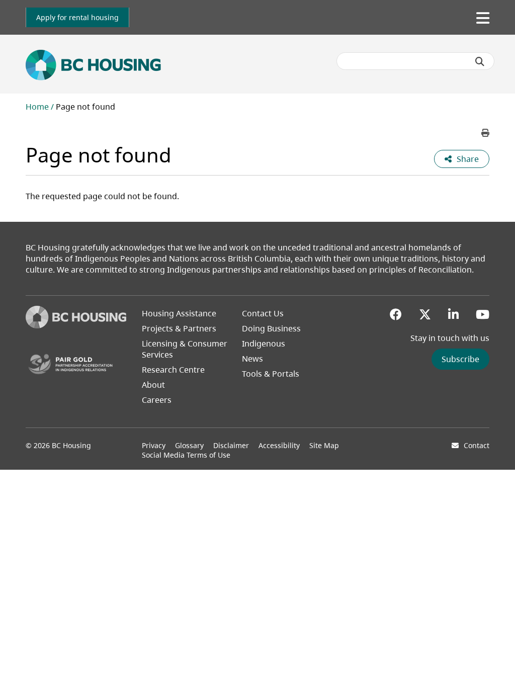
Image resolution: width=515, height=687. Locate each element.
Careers (156, 399)
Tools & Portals (270, 373)
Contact (476, 445)
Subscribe (460, 359)
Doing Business (271, 328)
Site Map (324, 445)
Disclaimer (231, 445)
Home (37, 106)
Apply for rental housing (77, 17)
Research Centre (173, 369)
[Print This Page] (485, 132)
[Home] (76, 325)
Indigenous (263, 343)
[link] (77, 17)
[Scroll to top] (494, 659)
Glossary (189, 445)
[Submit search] (479, 61)
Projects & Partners (179, 328)
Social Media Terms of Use (186, 455)
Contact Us (263, 313)
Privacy (153, 445)
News (252, 358)
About (153, 384)
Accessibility (279, 445)
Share (468, 158)
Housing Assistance (179, 313)
